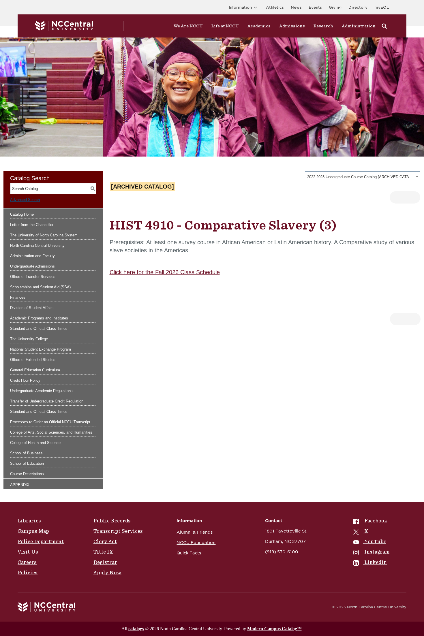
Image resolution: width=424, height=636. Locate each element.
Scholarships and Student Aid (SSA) (40, 287)
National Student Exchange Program (40, 349)
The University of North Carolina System (44, 235)
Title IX (103, 551)
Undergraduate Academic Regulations (41, 391)
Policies (27, 572)
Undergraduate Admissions (32, 266)
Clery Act (105, 541)
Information (240, 7)
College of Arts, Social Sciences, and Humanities (51, 432)
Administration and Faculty (32, 256)
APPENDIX (19, 485)
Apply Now (107, 572)
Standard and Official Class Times (38, 328)
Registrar (105, 562)
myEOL (381, 7)
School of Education (27, 463)
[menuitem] (371, 520)
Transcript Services (118, 531)
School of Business (26, 453)
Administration (359, 26)
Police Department (41, 541)
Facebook (375, 520)
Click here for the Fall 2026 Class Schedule (165, 272)
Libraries (29, 520)
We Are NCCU (188, 26)
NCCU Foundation (196, 542)
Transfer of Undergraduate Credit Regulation (46, 401)
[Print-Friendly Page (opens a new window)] (398, 197)
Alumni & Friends (195, 532)
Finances (17, 297)
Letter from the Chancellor (31, 225)
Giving (335, 7)
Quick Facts (189, 553)
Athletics (275, 7)
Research (323, 26)
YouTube (375, 541)
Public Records (112, 520)
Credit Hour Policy (25, 380)
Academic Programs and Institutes (39, 318)
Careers (27, 562)
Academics (259, 26)
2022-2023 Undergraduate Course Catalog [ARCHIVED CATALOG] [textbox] (360, 177)
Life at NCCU (225, 26)
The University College (29, 339)
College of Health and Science (35, 443)
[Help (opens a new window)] (411, 197)
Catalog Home (22, 214)
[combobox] (362, 176)
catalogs (136, 628)
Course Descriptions (27, 474)
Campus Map (33, 531)
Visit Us (28, 551)
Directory (357, 7)
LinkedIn (375, 562)
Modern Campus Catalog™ (274, 628)
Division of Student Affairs (32, 308)
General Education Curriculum (35, 370)
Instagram (377, 551)
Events (315, 7)
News (296, 7)
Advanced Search (25, 199)
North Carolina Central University (37, 245)
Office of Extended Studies (32, 359)
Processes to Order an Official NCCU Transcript (50, 422)
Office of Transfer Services (32, 276)
